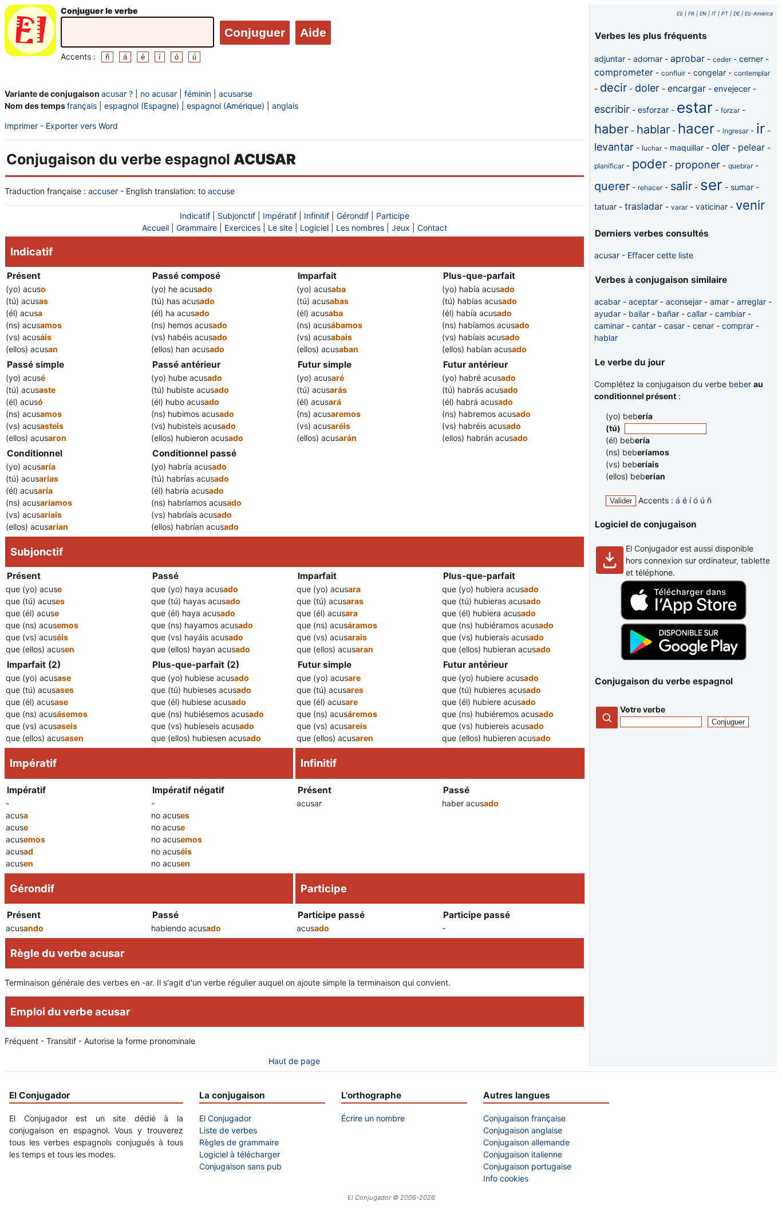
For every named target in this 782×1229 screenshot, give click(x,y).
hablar (653, 129)
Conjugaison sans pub (240, 1166)
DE (736, 13)
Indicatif (195, 215)
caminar (609, 325)
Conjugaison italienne (522, 1154)
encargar (687, 88)
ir (760, 128)
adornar (647, 59)
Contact (432, 228)
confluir (673, 73)
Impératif (280, 215)
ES (680, 13)
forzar (730, 110)
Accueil (155, 228)
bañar (668, 313)
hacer (696, 128)
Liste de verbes (228, 1130)
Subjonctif (236, 215)
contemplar (752, 73)
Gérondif (353, 215)
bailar (639, 313)
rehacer (650, 187)
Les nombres (360, 228)
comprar (737, 325)
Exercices (242, 228)
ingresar (735, 131)
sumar (741, 187)
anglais (285, 106)
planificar (609, 165)
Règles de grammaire (239, 1142)
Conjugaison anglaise (522, 1130)
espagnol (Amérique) (225, 106)
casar (674, 325)
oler (721, 147)
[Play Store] (684, 657)
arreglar (751, 301)
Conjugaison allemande (526, 1142)
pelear (751, 147)
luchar (652, 148)
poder (649, 163)
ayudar (607, 313)
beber (740, 384)
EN (703, 13)
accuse (221, 191)
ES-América (759, 13)
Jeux (401, 228)
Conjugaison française (524, 1118)
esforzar (653, 110)
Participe (392, 215)
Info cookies (505, 1178)
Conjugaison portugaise (527, 1166)
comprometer (623, 72)
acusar (606, 255)
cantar (644, 325)
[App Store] (684, 617)
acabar (607, 301)
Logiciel (314, 228)
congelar (709, 72)
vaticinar (712, 206)
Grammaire (196, 228)
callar (697, 313)
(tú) (614, 428)
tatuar (605, 206)
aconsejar (684, 301)
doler (647, 88)
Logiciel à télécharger (239, 1154)
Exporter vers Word (82, 126)
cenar (703, 325)
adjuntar (609, 59)
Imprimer (21, 126)
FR (691, 13)
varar (679, 207)
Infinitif (316, 215)
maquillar (687, 147)
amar (719, 301)
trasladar (644, 206)
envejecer (732, 88)
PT (724, 13)
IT (714, 13)
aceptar (643, 301)
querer (612, 186)
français (82, 106)
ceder (722, 59)
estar (695, 107)
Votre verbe (642, 709)
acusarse (235, 94)
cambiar (730, 313)
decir (613, 87)
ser (711, 185)
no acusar (158, 94)
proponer (697, 165)
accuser (103, 191)
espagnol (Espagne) (141, 106)
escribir (612, 109)
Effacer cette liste (660, 255)
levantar (614, 147)
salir (681, 186)
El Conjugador (225, 1118)
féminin (197, 94)
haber (611, 128)
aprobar (687, 58)
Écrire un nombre (373, 1118)
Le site (280, 228)
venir (750, 205)
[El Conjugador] (30, 33)
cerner (751, 59)
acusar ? (117, 94)
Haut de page (294, 1061)
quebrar (740, 165)
